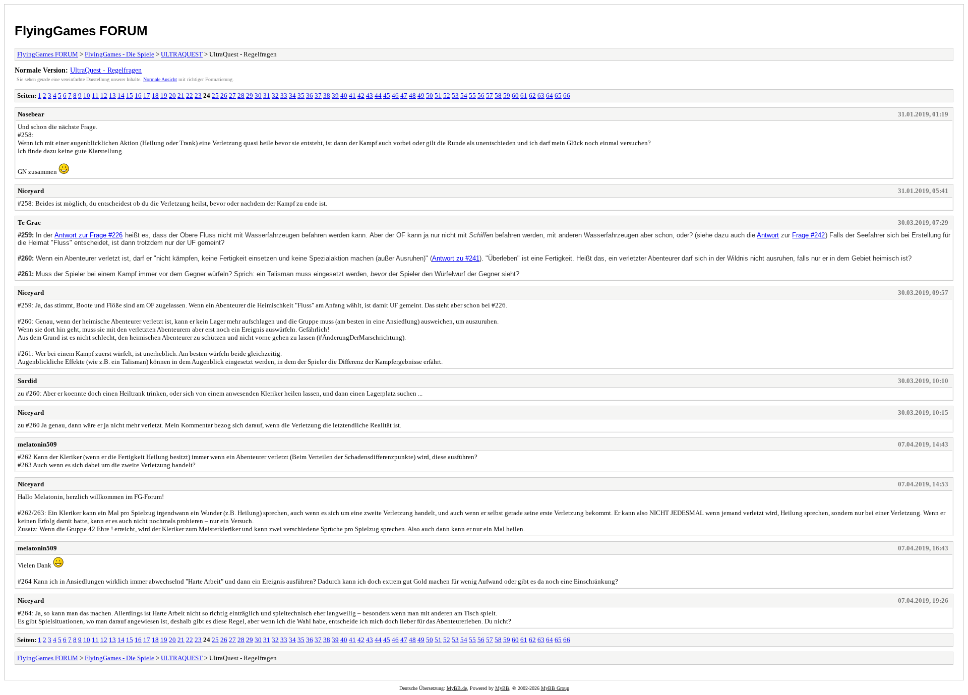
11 (95, 95)
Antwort (768, 235)
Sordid (27, 381)
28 (241, 95)
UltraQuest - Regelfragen (106, 70)
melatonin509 (37, 444)
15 (129, 95)
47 (403, 95)
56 (481, 95)
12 (103, 95)
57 (489, 95)
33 (283, 95)
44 (378, 95)
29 (249, 95)
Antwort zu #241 (455, 258)
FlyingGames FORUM (81, 30)
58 (498, 95)
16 (138, 95)
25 (215, 95)
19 (163, 95)
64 (549, 95)
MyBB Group (555, 688)
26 (223, 95)
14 (121, 95)
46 (395, 95)
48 (412, 95)
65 (558, 95)
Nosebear (31, 114)
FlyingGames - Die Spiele (119, 54)
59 (506, 95)
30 (258, 95)
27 (232, 95)
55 (472, 95)
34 (292, 95)
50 (429, 95)
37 (318, 95)
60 (515, 95)
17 (146, 95)
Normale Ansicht (160, 79)
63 (540, 95)
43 (369, 95)
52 (446, 95)
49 (421, 95)
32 (275, 95)
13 (112, 95)
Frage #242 (808, 235)
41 (352, 95)
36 (309, 95)
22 (189, 95)
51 (438, 95)
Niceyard (31, 191)
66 (566, 95)
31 (266, 95)
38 (326, 95)
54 (463, 95)
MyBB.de (457, 688)
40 (343, 95)
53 (455, 95)
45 (386, 95)
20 (172, 95)
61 (523, 95)
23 (198, 95)
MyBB (502, 688)
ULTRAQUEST (182, 54)
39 (335, 95)
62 (532, 95)
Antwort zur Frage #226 (88, 235)
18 (155, 95)
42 (361, 95)
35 (301, 95)
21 (181, 95)
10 (86, 95)
